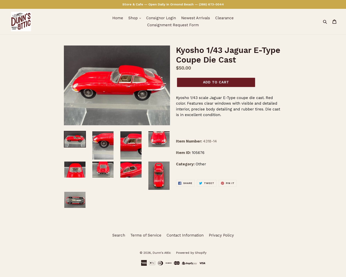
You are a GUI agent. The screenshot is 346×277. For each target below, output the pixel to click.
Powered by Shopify (191, 253)
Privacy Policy (221, 235)
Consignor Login (161, 18)
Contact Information (185, 235)
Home (117, 18)
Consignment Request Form (173, 25)
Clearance (224, 18)
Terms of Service (145, 235)
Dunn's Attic (162, 253)
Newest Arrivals (195, 18)
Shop (133, 18)
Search (118, 235)
